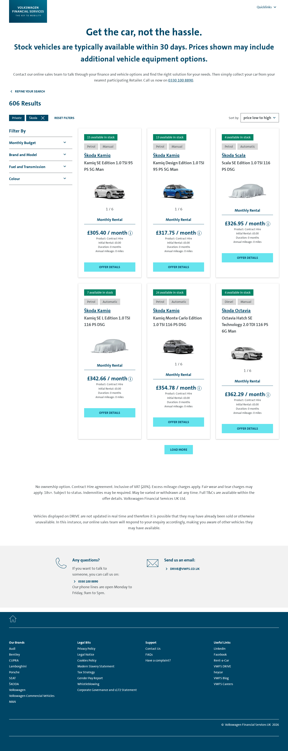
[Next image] (130, 190)
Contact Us (152, 649)
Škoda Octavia (236, 310)
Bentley (14, 654)
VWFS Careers (223, 684)
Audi (12, 649)
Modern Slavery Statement (95, 666)
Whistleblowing (88, 684)
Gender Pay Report (90, 678)
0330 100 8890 (180, 80)
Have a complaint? (158, 660)
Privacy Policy (86, 649)
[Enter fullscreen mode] (130, 180)
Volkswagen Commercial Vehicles (31, 696)
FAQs (149, 654)
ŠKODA (14, 684)
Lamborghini (18, 666)
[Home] (13, 620)
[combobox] (260, 117)
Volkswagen (17, 690)
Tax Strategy (86, 672)
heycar (218, 672)
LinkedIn (220, 649)
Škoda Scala (234, 155)
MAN (12, 702)
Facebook (220, 654)
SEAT (12, 678)
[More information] (130, 233)
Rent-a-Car (221, 660)
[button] (22, 143)
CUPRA (14, 660)
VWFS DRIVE (222, 666)
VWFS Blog (221, 678)
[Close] (42, 117)
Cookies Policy (86, 660)
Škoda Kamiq (97, 155)
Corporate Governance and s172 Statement (107, 690)
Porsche (14, 672)
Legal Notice (85, 654)
